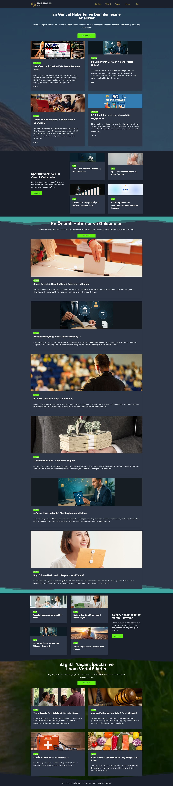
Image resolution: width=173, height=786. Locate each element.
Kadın (128, 4)
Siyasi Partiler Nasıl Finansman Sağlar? (54, 460)
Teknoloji (108, 4)
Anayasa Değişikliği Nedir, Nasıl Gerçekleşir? (57, 336)
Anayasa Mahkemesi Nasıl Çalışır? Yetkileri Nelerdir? (114, 713)
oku (35, 86)
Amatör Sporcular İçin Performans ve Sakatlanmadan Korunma (124, 205)
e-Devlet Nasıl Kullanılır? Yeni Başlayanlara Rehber (60, 513)
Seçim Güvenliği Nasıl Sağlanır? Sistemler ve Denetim (61, 284)
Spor (137, 4)
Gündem (98, 4)
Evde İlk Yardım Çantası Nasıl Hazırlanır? (51, 757)
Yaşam (117, 4)
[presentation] (58, 50)
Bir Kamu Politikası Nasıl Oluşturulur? (53, 398)
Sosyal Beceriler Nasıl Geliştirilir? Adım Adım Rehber (56, 713)
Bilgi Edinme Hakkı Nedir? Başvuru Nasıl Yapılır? (58, 575)
